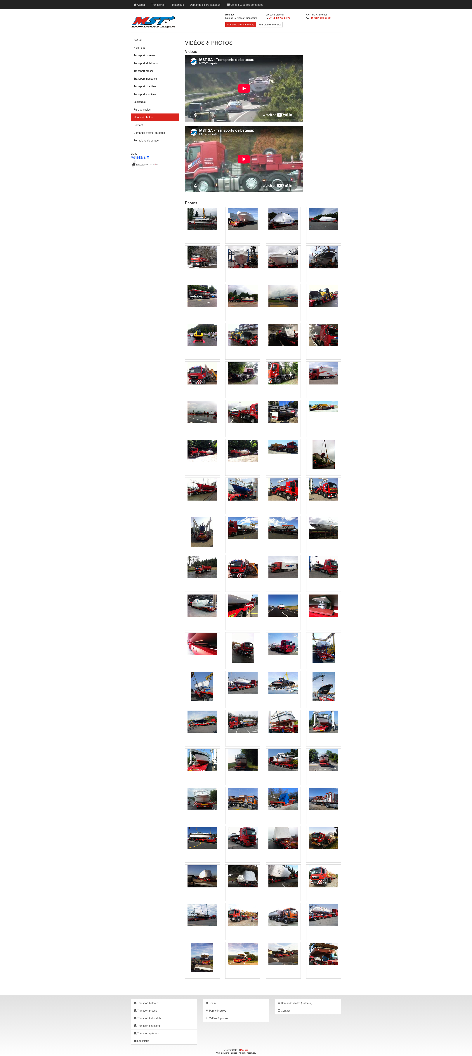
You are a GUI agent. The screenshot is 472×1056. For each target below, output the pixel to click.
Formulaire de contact (270, 24)
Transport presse (144, 71)
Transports (157, 4)
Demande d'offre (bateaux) (205, 4)
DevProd (244, 1049)
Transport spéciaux (145, 94)
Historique (178, 4)
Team (212, 1003)
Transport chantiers (145, 86)
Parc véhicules (142, 109)
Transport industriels (145, 78)
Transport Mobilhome (146, 63)
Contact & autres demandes (246, 4)
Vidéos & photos (143, 117)
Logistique (140, 102)
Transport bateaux (144, 55)
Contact (138, 125)
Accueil (140, 4)
